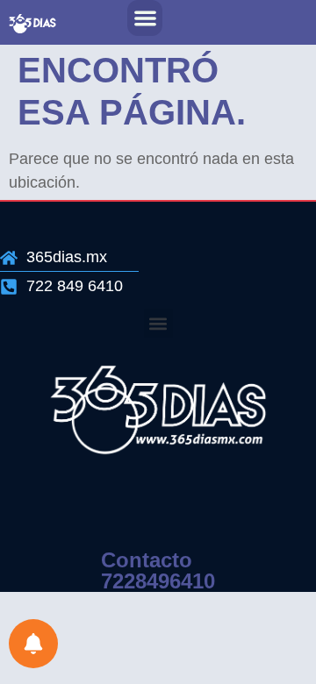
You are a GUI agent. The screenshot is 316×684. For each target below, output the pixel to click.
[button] (145, 18)
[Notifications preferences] (33, 643)
